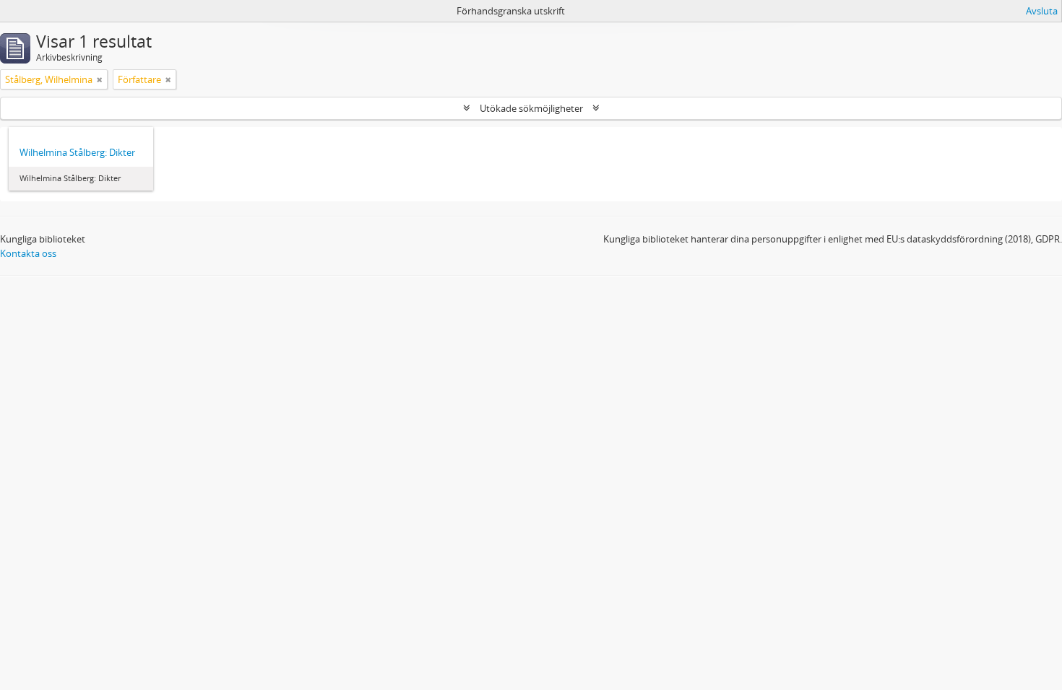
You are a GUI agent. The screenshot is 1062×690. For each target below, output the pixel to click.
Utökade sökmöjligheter (531, 108)
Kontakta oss (28, 253)
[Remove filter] (100, 79)
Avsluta (1042, 10)
